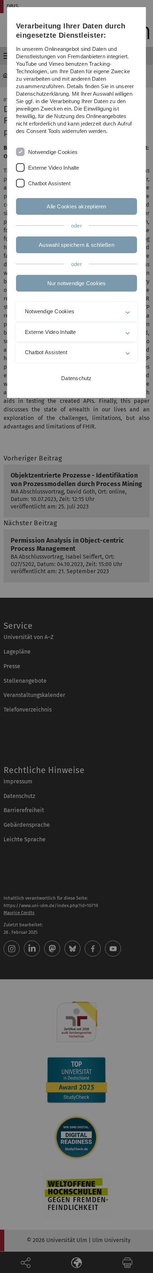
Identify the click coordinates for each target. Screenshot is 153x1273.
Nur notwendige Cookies (76, 283)
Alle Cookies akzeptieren (76, 206)
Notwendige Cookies (53, 152)
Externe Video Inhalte (53, 168)
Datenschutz (76, 378)
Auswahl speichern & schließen (76, 245)
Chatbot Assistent (49, 183)
